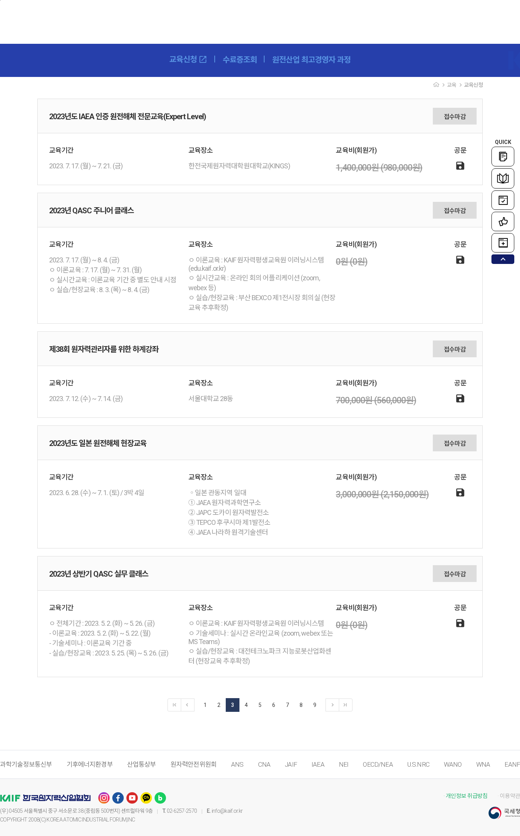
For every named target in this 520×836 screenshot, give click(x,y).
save (460, 165)
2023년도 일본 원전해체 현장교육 (98, 443)
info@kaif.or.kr (227, 811)
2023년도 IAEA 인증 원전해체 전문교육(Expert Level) (127, 116)
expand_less (503, 259)
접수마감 (455, 116)
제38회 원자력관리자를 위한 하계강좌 (103, 349)
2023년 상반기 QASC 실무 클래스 (98, 574)
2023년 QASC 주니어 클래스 (91, 210)
